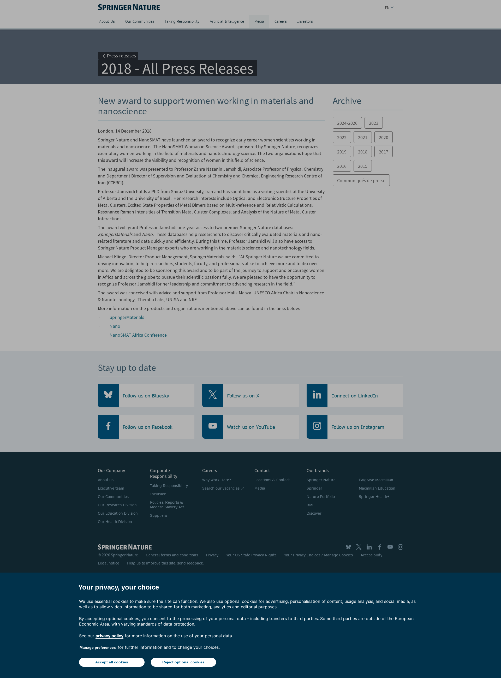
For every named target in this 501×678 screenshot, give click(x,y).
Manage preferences (98, 647)
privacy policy (109, 635)
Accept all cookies (111, 662)
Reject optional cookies (183, 662)
